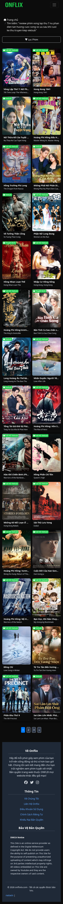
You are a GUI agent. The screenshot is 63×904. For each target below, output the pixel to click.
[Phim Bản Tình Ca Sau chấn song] (46, 308)
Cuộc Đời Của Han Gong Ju (47, 570)
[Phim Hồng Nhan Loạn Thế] (16, 260)
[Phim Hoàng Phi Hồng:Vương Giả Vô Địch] (16, 308)
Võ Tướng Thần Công (14, 233)
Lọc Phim (32, 39)
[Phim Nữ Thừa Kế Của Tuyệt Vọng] (16, 116)
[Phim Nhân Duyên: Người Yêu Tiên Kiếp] (46, 357)
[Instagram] (37, 782)
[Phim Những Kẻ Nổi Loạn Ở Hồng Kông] (16, 501)
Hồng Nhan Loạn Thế (14, 281)
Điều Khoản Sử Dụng (31, 809)
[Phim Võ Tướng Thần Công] (16, 212)
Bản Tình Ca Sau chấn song (47, 330)
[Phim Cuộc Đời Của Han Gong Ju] (46, 549)
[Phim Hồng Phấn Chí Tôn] (46, 453)
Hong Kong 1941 (42, 89)
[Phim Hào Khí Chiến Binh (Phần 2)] (16, 453)
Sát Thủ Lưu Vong (43, 522)
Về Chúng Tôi (31, 798)
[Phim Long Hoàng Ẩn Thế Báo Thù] (16, 357)
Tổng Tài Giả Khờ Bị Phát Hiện (19, 426)
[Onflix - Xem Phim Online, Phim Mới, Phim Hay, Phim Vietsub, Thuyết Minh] (14, 5)
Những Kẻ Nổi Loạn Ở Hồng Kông (21, 522)
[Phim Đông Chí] (16, 645)
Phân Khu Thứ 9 (12, 715)
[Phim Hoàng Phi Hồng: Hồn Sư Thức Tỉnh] (46, 405)
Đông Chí (8, 667)
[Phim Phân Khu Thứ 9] (16, 694)
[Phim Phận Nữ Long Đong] (46, 212)
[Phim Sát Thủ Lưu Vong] (46, 501)
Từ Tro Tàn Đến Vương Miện (48, 667)
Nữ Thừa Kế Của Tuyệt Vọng (18, 137)
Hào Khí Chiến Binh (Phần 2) (18, 474)
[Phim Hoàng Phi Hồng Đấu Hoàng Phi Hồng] (46, 116)
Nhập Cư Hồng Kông (44, 281)
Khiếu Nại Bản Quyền (31, 819)
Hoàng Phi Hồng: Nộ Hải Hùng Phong (23, 619)
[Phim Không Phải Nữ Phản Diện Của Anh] (46, 164)
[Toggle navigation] (54, 5)
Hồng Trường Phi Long (15, 185)
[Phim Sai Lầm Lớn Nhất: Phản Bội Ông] (46, 694)
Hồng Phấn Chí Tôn (43, 474)
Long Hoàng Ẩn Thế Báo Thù (18, 378)
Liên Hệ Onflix (31, 804)
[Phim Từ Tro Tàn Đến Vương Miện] (46, 645)
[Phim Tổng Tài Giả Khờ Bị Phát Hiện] (16, 405)
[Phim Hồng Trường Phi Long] (16, 164)
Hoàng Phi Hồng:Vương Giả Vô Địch (22, 330)
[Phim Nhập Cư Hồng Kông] (46, 260)
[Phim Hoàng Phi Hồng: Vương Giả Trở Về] (16, 549)
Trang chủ (12, 19)
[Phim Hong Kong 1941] (46, 68)
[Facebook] (26, 782)
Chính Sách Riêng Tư (31, 814)
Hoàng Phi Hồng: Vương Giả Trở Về (21, 570)
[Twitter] (32, 782)
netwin (9, 895)
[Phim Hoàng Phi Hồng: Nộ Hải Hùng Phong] (16, 597)
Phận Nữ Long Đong (44, 233)
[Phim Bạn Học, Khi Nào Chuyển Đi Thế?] (46, 597)
